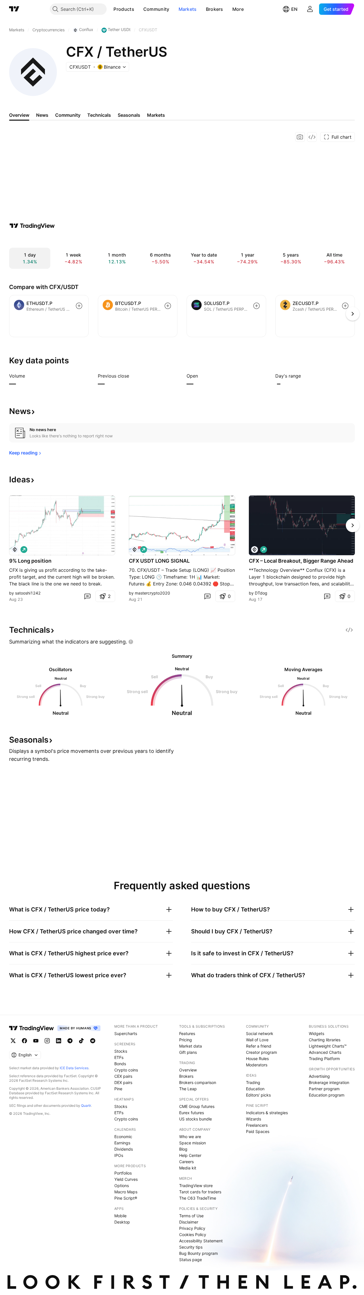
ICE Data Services (74, 1068)
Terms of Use (191, 1215)
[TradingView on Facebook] (24, 1041)
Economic (123, 1136)
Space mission (192, 1142)
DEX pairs (123, 1082)
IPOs (118, 1155)
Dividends (123, 1149)
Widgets (316, 1033)
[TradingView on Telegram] (70, 1041)
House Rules (257, 1058)
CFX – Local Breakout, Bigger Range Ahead (301, 561)
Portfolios (123, 1173)
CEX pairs (123, 1076)
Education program (326, 1095)
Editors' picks (258, 1095)
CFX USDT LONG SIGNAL (159, 561)
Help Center (190, 1155)
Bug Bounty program (198, 1253)
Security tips (190, 1247)
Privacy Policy (192, 1228)
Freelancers (257, 1125)
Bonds (120, 1063)
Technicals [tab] (99, 115)
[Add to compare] (79, 306)
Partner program (324, 1088)
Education (255, 1088)
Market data (190, 1046)
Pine (118, 1088)
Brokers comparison (197, 1082)
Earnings (122, 1142)
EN (294, 9)
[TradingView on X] (13, 1041)
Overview (188, 1069)
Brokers (214, 9)
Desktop (122, 1222)
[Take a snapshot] (300, 137)
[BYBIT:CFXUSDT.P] (254, 549)
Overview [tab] (19, 115)
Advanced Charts (325, 1052)
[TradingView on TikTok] (81, 1041)
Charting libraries (324, 1039)
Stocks (120, 1051)
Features (187, 1033)
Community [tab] (67, 115)
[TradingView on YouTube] (36, 1041)
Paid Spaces (257, 1131)
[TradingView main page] (14, 9)
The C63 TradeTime (197, 1198)
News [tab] (42, 115)
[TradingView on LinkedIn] (59, 1041)
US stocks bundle (195, 1118)
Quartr (86, 1105)
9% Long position (30, 561)
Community (156, 9)
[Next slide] (352, 525)
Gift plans (188, 1052)
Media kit (187, 1167)
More (238, 9)
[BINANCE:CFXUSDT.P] (134, 549)
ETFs (118, 1057)
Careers (186, 1161)
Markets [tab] (156, 115)
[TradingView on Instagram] (47, 1041)
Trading (253, 1082)
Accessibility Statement (201, 1240)
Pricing (185, 1039)
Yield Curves (126, 1179)
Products (123, 9)
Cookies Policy (192, 1234)
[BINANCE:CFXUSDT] (14, 549)
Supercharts (125, 1033)
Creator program (261, 1052)
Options (121, 1185)
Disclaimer (188, 1222)
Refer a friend (258, 1046)
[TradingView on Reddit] (93, 1041)
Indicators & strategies (267, 1112)
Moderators (256, 1064)
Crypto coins (126, 1069)
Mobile (120, 1215)
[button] (138, 9)
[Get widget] (312, 137)
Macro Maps (125, 1191)
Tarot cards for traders (200, 1191)
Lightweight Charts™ (328, 1046)
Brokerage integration (329, 1082)
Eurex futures (191, 1112)
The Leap (188, 1088)
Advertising (319, 1076)
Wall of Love (257, 1039)
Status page (190, 1259)
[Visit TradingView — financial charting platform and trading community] (32, 226)
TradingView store (196, 1185)
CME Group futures (196, 1106)
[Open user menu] (310, 9)
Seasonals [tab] (129, 115)
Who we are (190, 1136)
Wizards (253, 1118)
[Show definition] (28, 375)
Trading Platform (324, 1058)
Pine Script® (125, 1198)
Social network (259, 1033)
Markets (188, 9)
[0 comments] (87, 596)
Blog (183, 1149)
